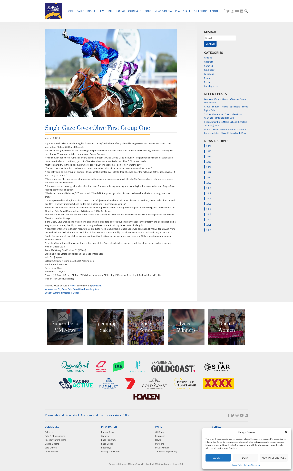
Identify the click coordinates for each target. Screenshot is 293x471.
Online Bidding (52, 443)
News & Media (163, 11)
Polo (147, 11)
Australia (208, 61)
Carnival (105, 435)
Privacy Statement (252, 465)
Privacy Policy (162, 447)
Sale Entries (51, 447)
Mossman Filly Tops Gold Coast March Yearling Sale (72, 289)
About (214, 11)
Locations (209, 73)
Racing (120, 11)
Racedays (106, 447)
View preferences (273, 457)
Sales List (49, 432)
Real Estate (183, 11)
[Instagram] (232, 11)
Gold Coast (209, 69)
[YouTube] (237, 11)
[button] (286, 432)
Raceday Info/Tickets (55, 439)
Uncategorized (211, 86)
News (73, 285)
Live (102, 11)
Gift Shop (200, 11)
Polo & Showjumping (55, 435)
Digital (92, 11)
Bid (110, 11)
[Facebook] (224, 11)
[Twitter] (228, 11)
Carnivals (134, 11)
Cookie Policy (237, 465)
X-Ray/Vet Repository (166, 451)
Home (70, 11)
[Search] (246, 11)
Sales (80, 11)
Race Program (108, 439)
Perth (207, 82)
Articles (208, 57)
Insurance (160, 435)
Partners (159, 443)
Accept (218, 457)
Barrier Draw (107, 432)
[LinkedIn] (242, 11)
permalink (96, 285)
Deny (245, 457)
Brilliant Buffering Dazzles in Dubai (63, 292)
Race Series (107, 443)
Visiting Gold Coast (110, 451)
